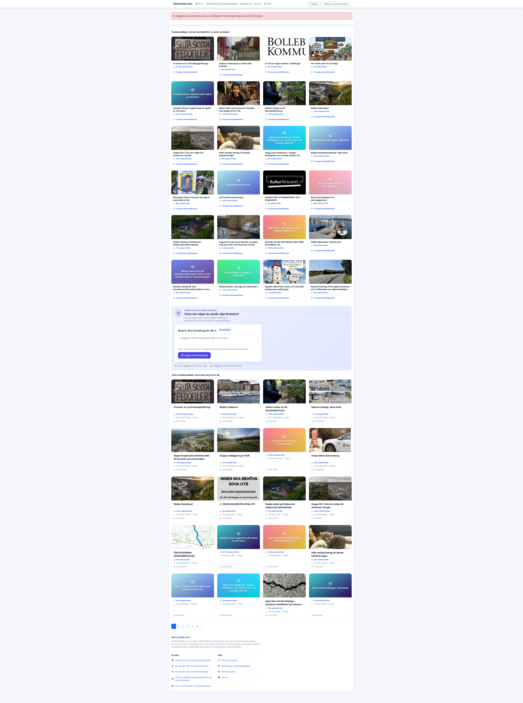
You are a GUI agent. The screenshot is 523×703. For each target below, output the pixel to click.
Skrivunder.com (182, 3)
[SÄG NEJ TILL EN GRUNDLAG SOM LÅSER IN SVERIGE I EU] (284, 235)
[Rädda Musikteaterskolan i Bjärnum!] (330, 145)
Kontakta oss (246, 4)
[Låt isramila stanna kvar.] (238, 189)
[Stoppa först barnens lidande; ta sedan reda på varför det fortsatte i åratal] (238, 235)
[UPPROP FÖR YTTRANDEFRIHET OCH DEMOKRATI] (284, 191)
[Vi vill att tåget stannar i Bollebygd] (284, 56)
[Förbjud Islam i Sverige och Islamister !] (238, 279)
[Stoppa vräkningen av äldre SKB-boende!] (238, 57)
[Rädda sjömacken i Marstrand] (330, 234)
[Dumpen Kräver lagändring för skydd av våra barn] (192, 102)
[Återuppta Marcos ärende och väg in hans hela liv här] (192, 191)
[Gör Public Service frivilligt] (330, 56)
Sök (269, 4)
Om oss (258, 4)
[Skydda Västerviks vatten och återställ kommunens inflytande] (284, 280)
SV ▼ (200, 4)
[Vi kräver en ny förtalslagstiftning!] (192, 56)
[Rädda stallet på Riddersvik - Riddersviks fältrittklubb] (192, 235)
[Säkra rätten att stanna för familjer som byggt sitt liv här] (238, 102)
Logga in (314, 4)
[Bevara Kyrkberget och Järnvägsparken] (330, 191)
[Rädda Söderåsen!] (330, 100)
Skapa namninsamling (196, 355)
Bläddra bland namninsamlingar (221, 4)
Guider (175, 655)
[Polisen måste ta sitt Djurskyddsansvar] (284, 102)
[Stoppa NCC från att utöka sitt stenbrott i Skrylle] (192, 146)
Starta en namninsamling (335, 4)
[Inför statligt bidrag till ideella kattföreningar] (238, 146)
